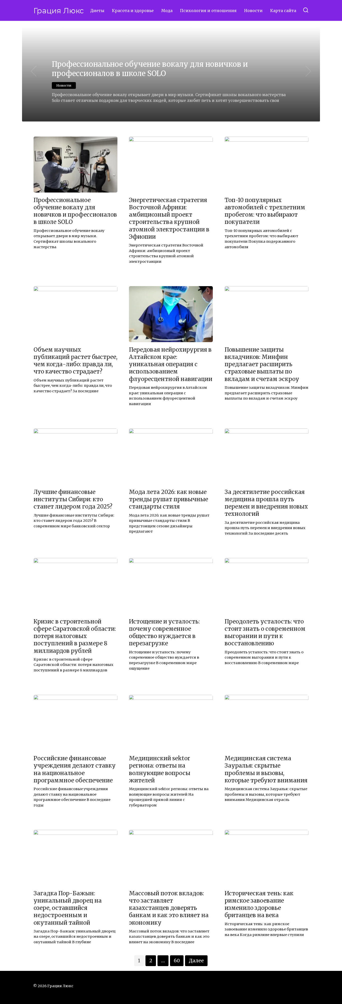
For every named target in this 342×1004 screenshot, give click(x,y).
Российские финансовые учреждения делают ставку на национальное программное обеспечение (75, 769)
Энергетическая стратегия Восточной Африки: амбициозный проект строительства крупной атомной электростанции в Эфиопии (169, 218)
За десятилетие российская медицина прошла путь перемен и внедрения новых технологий (266, 502)
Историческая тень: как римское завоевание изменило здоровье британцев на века (259, 904)
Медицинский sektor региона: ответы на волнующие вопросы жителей (159, 769)
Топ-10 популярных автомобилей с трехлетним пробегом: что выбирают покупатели (265, 211)
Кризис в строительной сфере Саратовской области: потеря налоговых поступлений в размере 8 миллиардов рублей (75, 636)
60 (177, 961)
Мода (167, 10)
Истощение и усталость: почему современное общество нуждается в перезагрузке (164, 632)
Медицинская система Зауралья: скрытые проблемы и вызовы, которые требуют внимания (266, 769)
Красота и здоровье (133, 10)
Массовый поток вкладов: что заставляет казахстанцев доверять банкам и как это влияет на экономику (169, 908)
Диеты (97, 10)
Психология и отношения (208, 10)
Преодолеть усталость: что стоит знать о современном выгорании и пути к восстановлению (265, 632)
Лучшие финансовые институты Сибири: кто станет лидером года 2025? (73, 499)
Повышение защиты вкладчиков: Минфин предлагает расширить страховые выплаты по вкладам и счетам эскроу (262, 364)
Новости (253, 10)
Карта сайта (283, 10)
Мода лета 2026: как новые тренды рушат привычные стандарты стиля (168, 499)
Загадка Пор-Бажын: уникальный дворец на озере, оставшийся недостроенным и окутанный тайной (68, 908)
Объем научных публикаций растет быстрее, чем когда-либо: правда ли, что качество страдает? (75, 360)
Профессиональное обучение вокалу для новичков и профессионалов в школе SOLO (75, 211)
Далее (196, 961)
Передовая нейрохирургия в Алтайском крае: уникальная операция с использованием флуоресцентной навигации (170, 364)
